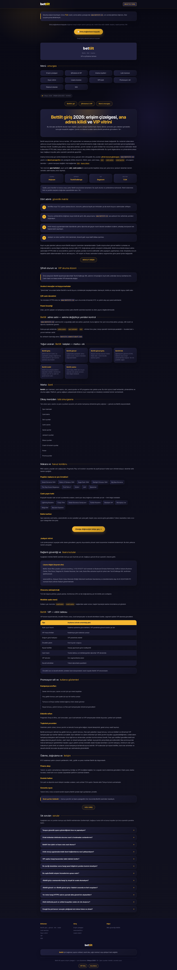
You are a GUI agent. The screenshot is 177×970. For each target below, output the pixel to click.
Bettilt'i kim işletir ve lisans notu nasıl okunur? (59, 844)
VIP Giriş (83, 966)
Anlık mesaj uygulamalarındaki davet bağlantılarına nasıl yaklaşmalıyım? (68, 852)
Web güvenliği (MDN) (113, 927)
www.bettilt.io (77, 930)
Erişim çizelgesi (51, 73)
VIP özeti (101, 80)
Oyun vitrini (52, 80)
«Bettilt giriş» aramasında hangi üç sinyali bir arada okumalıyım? (66, 880)
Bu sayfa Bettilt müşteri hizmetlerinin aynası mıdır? (61, 873)
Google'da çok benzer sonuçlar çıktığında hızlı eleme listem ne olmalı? (68, 909)
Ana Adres (93, 966)
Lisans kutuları (76, 80)
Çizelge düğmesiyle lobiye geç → (88, 529)
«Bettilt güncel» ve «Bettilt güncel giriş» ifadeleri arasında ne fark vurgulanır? (70, 887)
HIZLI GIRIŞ (88, 807)
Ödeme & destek (52, 87)
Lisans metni (77, 933)
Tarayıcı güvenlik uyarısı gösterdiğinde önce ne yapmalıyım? (64, 830)
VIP (41, 936)
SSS (76, 87)
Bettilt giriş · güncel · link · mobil (50, 927)
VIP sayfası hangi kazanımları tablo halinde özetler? (61, 859)
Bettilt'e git (71, 103)
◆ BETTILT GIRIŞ (129, 4)
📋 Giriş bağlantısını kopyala (88, 32)
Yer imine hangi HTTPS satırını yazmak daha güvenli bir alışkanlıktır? (67, 895)
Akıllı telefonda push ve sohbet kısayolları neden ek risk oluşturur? (66, 902)
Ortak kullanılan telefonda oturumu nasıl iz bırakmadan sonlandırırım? (67, 837)
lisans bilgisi (85, 163)
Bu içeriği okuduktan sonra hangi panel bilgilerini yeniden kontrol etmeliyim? (70, 866)
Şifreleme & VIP (76, 73)
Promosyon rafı (125, 80)
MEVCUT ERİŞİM (88, 260)
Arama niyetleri (100, 73)
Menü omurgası (104, 103)
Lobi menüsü (125, 73)
